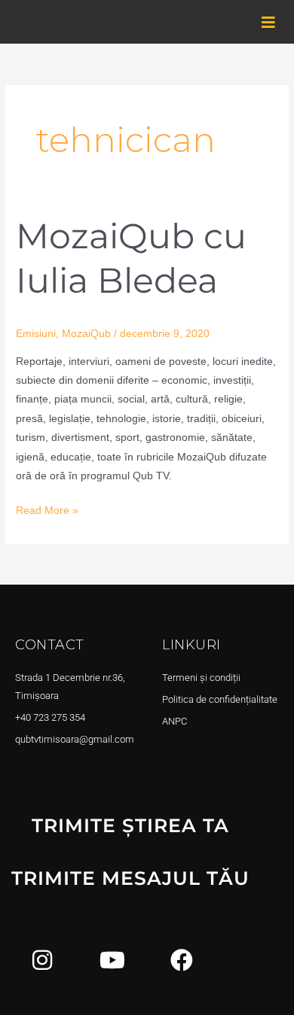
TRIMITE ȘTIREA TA (130, 825)
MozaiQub (86, 333)
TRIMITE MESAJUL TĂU (130, 878)
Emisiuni (36, 333)
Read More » (47, 508)
